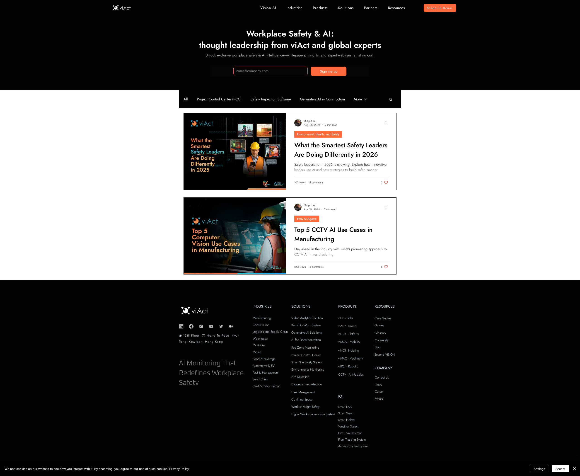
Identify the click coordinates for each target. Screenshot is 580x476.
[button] (268, 8)
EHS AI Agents (307, 218)
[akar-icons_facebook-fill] (191, 326)
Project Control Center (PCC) (219, 99)
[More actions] (387, 123)
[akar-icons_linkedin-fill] (181, 326)
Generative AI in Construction (322, 99)
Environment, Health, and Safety (318, 134)
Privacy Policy (179, 469)
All (186, 99)
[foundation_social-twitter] (221, 326)
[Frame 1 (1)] (231, 326)
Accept (560, 469)
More (358, 99)
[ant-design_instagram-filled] (201, 326)
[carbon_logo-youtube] (211, 326)
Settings (539, 469)
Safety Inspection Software (271, 99)
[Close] (574, 468)
